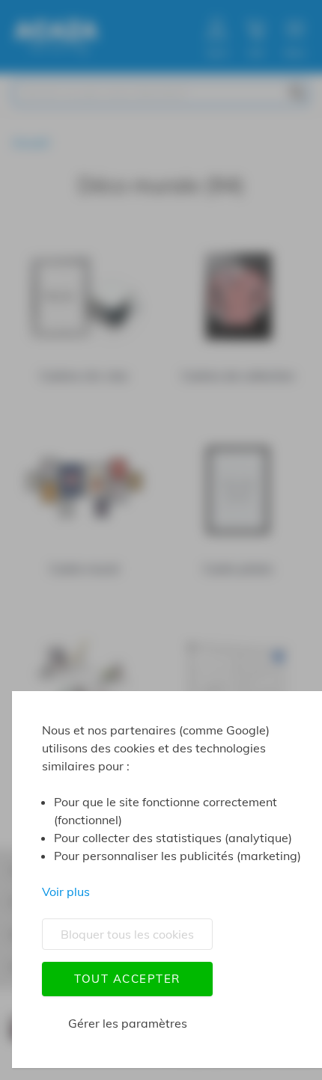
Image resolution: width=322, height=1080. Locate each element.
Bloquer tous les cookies (127, 934)
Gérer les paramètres (127, 1023)
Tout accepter (127, 979)
